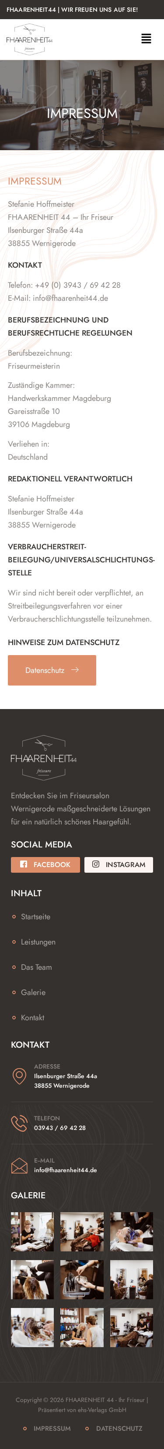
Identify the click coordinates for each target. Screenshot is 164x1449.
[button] (146, 39)
